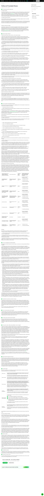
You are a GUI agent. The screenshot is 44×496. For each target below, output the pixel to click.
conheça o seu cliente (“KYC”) (13, 111)
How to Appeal (34, 9)
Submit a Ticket (37, 16)
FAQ (32, 11)
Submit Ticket (12, 462)
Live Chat (5, 462)
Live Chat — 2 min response (37, 15)
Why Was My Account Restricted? (36, 6)
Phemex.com (12, 13)
